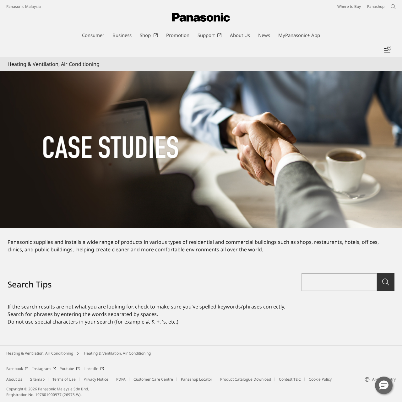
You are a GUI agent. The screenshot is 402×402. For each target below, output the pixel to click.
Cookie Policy (320, 379)
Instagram (41, 368)
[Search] (385, 282)
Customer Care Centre (153, 379)
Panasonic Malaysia (23, 6)
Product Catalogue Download (245, 379)
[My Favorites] (387, 50)
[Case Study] (201, 149)
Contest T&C (290, 379)
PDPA (121, 379)
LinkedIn (91, 368)
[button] (384, 385)
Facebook (14, 368)
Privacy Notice (96, 379)
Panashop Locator (196, 379)
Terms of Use (64, 379)
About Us (14, 379)
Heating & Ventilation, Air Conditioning (39, 353)
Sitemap (37, 379)
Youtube (67, 368)
